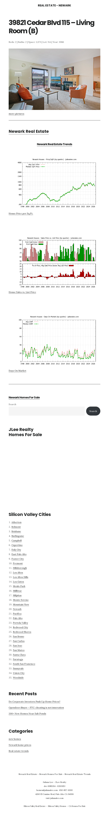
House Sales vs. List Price (22, 292)
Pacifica (17, 613)
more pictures (16, 113)
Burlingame (17, 535)
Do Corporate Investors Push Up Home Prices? (34, 701)
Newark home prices (20, 744)
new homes (15, 738)
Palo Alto (18, 618)
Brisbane (16, 531)
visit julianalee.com (54, 798)
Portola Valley (20, 622)
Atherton (16, 522)
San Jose (17, 645)
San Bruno (18, 636)
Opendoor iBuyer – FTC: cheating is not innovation (36, 707)
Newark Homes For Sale (24, 397)
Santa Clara (19, 654)
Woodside (18, 677)
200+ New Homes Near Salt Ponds (27, 713)
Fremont (18, 563)
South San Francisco (24, 663)
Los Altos (18, 572)
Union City (18, 673)
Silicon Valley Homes (57, 806)
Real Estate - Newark (54, 5)
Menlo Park (19, 586)
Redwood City (20, 627)
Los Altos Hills (20, 577)
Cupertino (17, 545)
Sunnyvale (18, 668)
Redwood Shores (22, 631)
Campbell (16, 540)
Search (12, 404)
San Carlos (19, 641)
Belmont (16, 526)
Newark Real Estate (29, 131)
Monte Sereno (21, 599)
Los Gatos (18, 581)
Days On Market (17, 370)
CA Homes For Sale (77, 806)
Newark (17, 609)
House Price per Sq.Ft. (21, 213)
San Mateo (19, 650)
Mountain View (21, 604)
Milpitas (17, 595)
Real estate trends (19, 750)
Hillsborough (20, 567)
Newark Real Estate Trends (54, 144)
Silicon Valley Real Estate (34, 806)
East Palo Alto (19, 554)
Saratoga (18, 659)
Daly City (16, 549)
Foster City (17, 558)
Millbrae (17, 590)
